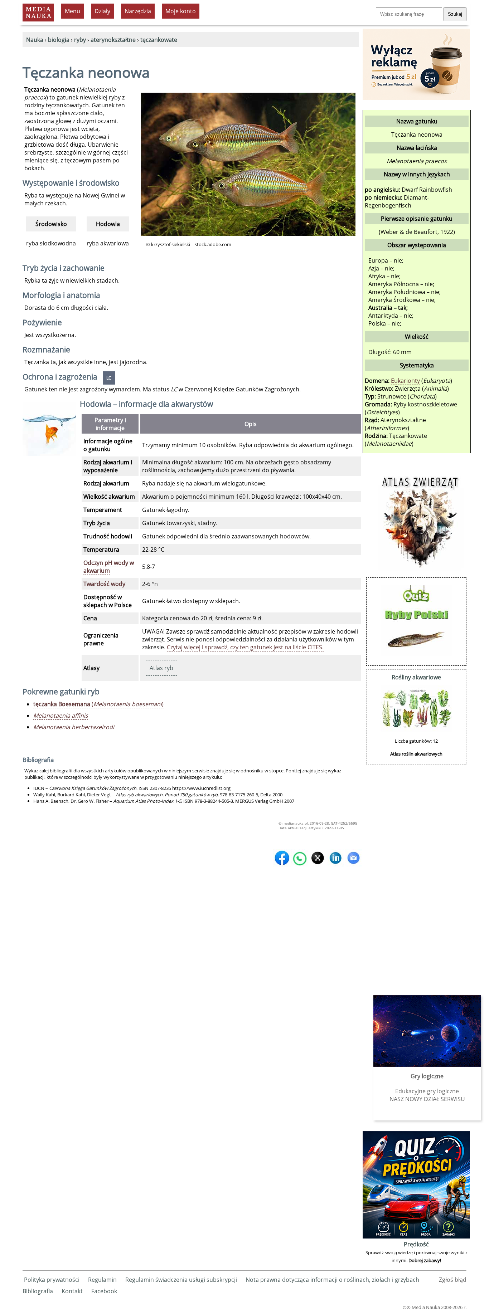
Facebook (104, 1291)
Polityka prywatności (51, 1280)
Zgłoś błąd (452, 1280)
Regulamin (102, 1280)
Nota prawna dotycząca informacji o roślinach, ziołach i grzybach (332, 1280)
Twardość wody (104, 584)
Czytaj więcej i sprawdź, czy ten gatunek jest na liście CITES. (245, 647)
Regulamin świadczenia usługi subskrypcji (181, 1280)
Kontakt (72, 1291)
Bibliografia (38, 1291)
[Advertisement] (416, 875)
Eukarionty (405, 381)
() (98, 704)
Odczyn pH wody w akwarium (108, 567)
